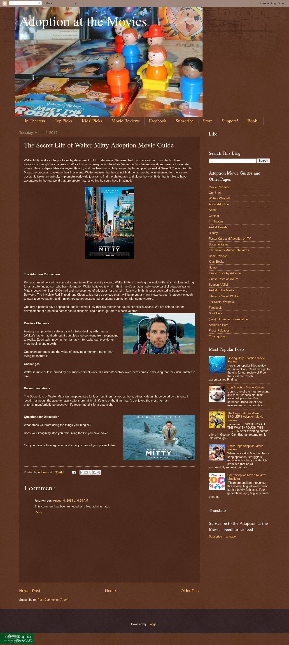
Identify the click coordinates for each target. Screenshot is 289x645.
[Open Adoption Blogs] (17, 643)
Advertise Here (218, 325)
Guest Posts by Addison (225, 273)
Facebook (157, 121)
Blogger (152, 624)
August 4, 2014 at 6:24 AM (70, 500)
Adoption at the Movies (83, 21)
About (213, 210)
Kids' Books (216, 261)
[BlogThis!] (86, 472)
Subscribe (185, 121)
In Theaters (35, 121)
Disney (213, 233)
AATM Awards (218, 227)
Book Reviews (218, 256)
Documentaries (218, 244)
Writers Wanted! (219, 198)
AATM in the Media (221, 290)
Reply (38, 512)
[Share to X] (90, 472)
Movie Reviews (126, 121)
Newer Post (29, 591)
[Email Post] (73, 472)
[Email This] (81, 472)
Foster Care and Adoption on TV (230, 238)
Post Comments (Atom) (52, 599)
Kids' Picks (92, 121)
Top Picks (63, 121)
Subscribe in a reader (223, 536)
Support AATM (218, 284)
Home (110, 591)
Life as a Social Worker (224, 296)
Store (208, 121)
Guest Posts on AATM (223, 279)
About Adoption (219, 204)
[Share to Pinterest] (99, 472)
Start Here (215, 313)
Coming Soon (217, 336)
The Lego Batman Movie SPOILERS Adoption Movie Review (245, 416)
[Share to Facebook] (94, 472)
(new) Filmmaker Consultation (228, 319)
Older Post (190, 591)
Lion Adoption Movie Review (245, 387)
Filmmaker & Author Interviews (229, 250)
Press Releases (219, 330)
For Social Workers (221, 302)
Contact (214, 215)
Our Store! (215, 192)
